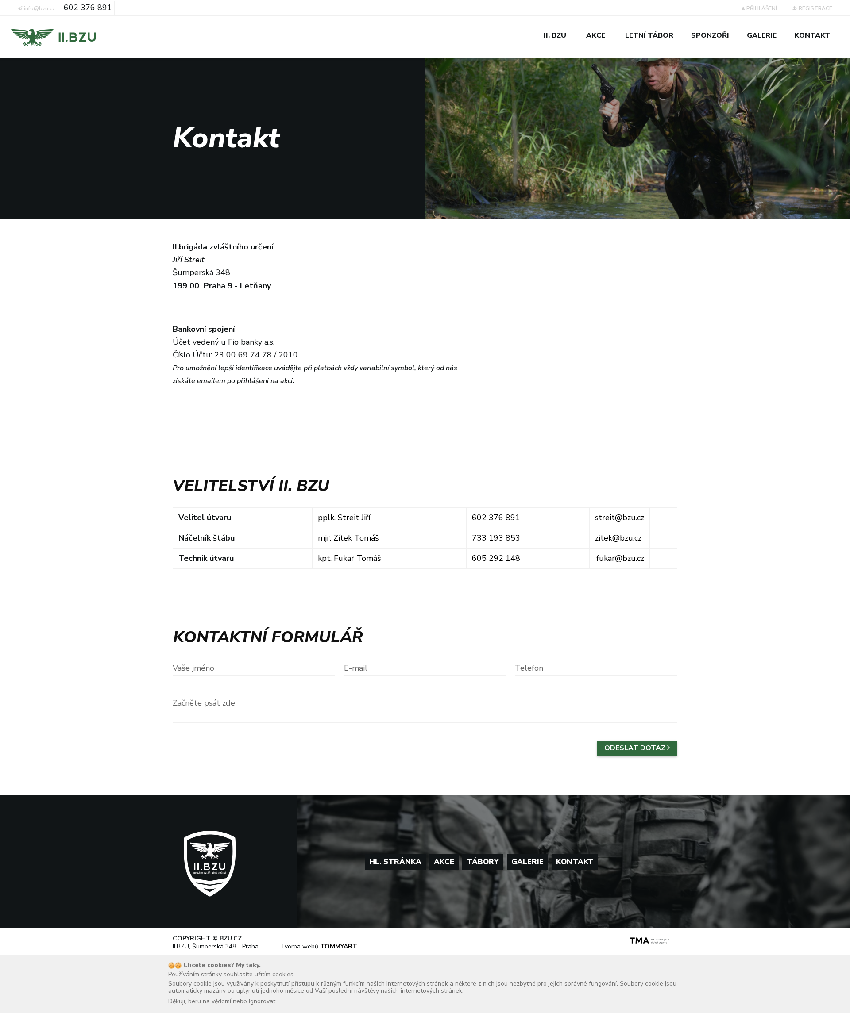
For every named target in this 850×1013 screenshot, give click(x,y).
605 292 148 (496, 558)
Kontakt (575, 862)
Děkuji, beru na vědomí (199, 1001)
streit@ (608, 517)
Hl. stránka (395, 862)
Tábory (483, 862)
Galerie (527, 862)
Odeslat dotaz (635, 748)
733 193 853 (496, 538)
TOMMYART (338, 946)
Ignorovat (262, 1001)
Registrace (814, 8)
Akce (444, 862)
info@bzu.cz (39, 8)
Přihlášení (761, 8)
